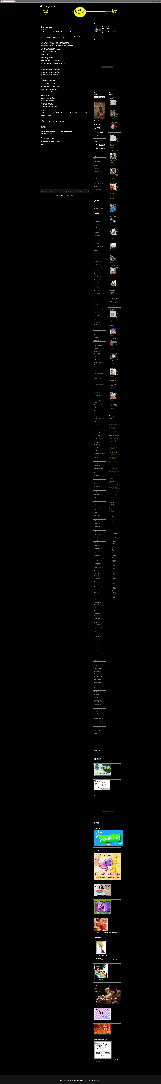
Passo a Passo (98, 581)
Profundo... (97, 613)
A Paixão (96, 243)
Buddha (96, 334)
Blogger (99, 1080)
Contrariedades (114, 587)
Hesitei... (96, 421)
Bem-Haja (114, 549)
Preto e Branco (98, 605)
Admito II (111, 418)
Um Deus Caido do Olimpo (114, 151)
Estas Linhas (97, 395)
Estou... (96, 398)
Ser (95, 642)
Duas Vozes (97, 376)
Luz (95, 463)
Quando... (96, 616)
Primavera (97, 607)
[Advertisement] (65, 185)
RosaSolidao (113, 110)
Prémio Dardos (98, 602)
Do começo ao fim (99, 369)
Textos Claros (97, 682)
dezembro (114, 519)
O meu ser (97, 523)
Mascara (96, 475)
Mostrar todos (117, 410)
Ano (95, 298)
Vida (95, 727)
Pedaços (96, 584)
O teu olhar (97, 542)
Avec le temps (114, 254)
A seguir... (96, 250)
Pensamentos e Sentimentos (114, 182)
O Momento (97, 526)
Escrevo (96, 392)
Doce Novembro (98, 373)
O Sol (95, 537)
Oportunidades (114, 567)
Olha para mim (98, 558)
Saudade (96, 634)
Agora (95, 282)
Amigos (96, 290)
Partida (96, 576)
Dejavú (96, 359)
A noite (96, 240)
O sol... (114, 558)
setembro (114, 533)
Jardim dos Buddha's (97, 162)
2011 (112, 509)
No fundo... (114, 578)
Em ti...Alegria (97, 378)
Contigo (96, 351)
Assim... (96, 322)
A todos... (114, 597)
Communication (98, 348)
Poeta (95, 595)
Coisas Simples (98, 345)
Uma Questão (97, 718)
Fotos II (96, 413)
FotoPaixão (97, 135)
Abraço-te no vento (99, 269)
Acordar (96, 274)
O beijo (96, 507)
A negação (97, 238)
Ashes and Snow (98, 318)
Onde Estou (97, 560)
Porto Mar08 (97, 189)
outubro (114, 528)
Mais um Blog (97, 465)
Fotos (95, 410)
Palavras (96, 573)
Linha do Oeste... (112, 309)
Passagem (49, 133)
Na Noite (96, 489)
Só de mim (97, 653)
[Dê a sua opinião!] (66, 131)
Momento (96, 480)
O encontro (97, 518)
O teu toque (97, 548)
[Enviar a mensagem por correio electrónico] (62, 131)
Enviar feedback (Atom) (68, 195)
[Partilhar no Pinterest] (71, 131)
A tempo (96, 253)
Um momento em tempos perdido (98, 700)
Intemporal (113, 216)
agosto (114, 537)
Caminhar (96, 340)
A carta (96, 218)
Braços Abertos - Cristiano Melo (114, 300)
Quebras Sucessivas (97, 623)
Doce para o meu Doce (113, 367)
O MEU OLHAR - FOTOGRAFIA (114, 266)
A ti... (95, 258)
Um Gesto (96, 697)
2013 (112, 505)
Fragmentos (97, 416)
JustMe (96, 445)
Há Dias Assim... (113, 452)
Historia (96, 424)
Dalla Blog (112, 134)
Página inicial (67, 191)
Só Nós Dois (97, 656)
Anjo (95, 296)
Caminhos (96, 342)
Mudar (96, 483)
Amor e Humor (98, 293)
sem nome (112, 392)
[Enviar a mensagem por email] (65, 131)
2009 (112, 514)
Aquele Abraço (98, 307)
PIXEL (95, 592)
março (114, 604)
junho (114, 543)
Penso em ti (97, 587)
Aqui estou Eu (97, 309)
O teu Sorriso (97, 545)
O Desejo (96, 515)
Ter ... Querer (97, 679)
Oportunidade (97, 567)
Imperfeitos (97, 429)
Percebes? (97, 589)
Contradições (97, 354)
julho (113, 541)
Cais (117, 206)
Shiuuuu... (112, 242)
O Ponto (96, 531)
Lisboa (96, 457)
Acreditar (96, 276)
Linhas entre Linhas (99, 453)
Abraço (96, 264)
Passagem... (114, 592)
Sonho (96, 665)
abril (113, 601)
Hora (95, 427)
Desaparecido (97, 362)
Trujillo (96, 165)
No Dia (96, 491)
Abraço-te (47, 6)
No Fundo (96, 494)
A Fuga (96, 229)
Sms (95, 650)
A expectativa (97, 227)
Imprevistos (97, 432)
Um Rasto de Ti (98, 704)
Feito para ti (97, 405)
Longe (95, 460)
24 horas (96, 216)
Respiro (96, 631)
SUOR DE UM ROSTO (113, 291)
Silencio (96, 645)
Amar (95, 287)
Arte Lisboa (97, 158)
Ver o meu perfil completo (101, 34)
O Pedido (96, 529)
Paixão (96, 570)
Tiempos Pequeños (99, 687)
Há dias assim (98, 418)
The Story (96, 685)
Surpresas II (97, 674)
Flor (95, 407)
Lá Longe (96, 447)
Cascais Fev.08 (98, 194)
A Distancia (97, 224)
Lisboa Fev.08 (98, 192)
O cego (96, 512)
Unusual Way (97, 721)
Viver (95, 733)
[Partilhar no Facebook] (69, 131)
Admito (96, 279)
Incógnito (96, 438)
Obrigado (96, 555)
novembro (114, 524)
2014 (112, 502)
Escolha (96, 389)
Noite (95, 497)
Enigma (96, 381)
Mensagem (97, 478)
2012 (112, 507)
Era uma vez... (98, 387)
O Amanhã (97, 500)
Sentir (95, 639)
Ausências (97, 325)
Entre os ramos (98, 384)
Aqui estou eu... (114, 572)
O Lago (96, 520)
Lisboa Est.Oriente (99, 171)
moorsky (85, 1080)
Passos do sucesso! (113, 381)
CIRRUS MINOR (114, 404)
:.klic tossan (113, 204)
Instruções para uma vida (98, 441)
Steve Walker (97, 668)
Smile (95, 647)
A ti (95, 256)
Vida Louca (97, 730)
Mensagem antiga (83, 191)
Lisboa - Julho (98, 174)
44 (116, 393)
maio (113, 545)
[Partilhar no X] (68, 131)
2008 (112, 516)
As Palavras (97, 315)
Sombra (96, 663)
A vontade (96, 261)
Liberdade (96, 450)
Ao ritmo (96, 301)
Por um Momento (98, 598)
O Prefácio (97, 534)
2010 (112, 511)
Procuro (96, 610)
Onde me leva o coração (98, 564)
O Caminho (97, 509)
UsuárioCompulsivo (101, 151)
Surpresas (97, 671)
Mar (95, 472)
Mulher (96, 486)
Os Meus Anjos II (98, 183)
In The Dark (97, 435)
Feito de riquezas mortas (112, 198)
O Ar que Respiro (98, 502)
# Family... (117, 343)
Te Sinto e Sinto (98, 676)
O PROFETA (113, 352)
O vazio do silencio (99, 551)
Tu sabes (96, 694)
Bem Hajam (97, 331)
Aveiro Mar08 (97, 186)
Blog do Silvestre (112, 98)
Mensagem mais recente (48, 191)
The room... (113, 279)
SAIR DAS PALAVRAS (113, 167)
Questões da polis (114, 293)
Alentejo (96, 181)
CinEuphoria (113, 122)
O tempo (96, 540)
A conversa (97, 221)
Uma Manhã (97, 707)
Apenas (96, 304)
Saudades (96, 636)
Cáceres (96, 168)
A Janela (96, 232)
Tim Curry (117, 125)
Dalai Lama (97, 356)
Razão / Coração (98, 627)
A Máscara (97, 235)
